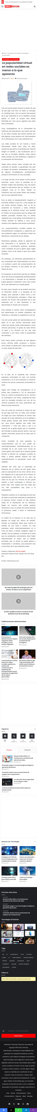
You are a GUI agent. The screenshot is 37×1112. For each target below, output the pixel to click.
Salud (24, 1096)
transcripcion (5, 967)
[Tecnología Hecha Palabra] (12, 6)
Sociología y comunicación (10, 59)
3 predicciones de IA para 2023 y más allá (9, 878)
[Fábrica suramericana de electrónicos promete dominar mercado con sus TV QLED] (6, 941)
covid (22, 954)
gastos (4, 957)
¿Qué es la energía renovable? (26, 878)
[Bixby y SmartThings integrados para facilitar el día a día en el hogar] (18, 934)
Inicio (5, 53)
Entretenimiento (9, 1096)
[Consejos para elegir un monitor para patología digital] (6, 934)
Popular (9, 750)
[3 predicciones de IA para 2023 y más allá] (9, 870)
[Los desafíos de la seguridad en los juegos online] (7, 782)
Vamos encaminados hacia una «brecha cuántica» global (27, 859)
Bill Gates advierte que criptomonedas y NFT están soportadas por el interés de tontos (27, 663)
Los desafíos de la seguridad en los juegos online (24, 780)
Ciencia (13, 1093)
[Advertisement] (18, 29)
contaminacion (14, 954)
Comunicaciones (21, 1093)
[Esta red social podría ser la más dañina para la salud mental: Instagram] (27, 630)
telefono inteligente (24, 964)
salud (28, 960)
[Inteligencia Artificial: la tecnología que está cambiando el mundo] (9, 850)
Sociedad (29, 1096)
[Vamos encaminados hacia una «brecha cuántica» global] (27, 850)
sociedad (13, 964)
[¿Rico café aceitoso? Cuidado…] (6, 927)
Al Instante (18, 1099)
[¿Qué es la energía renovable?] (27, 870)
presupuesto (20, 960)
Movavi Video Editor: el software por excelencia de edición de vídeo (23, 758)
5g (3, 954)
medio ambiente (16, 957)
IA (9, 957)
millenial (4, 960)
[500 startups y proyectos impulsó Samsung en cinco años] (18, 941)
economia (28, 954)
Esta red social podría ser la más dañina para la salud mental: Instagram (27, 639)
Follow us (4, 973)
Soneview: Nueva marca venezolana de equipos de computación (15, 773)
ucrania (14, 967)
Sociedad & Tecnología (14, 53)
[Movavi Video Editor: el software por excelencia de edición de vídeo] (7, 758)
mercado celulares (28, 957)
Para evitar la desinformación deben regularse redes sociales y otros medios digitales (9, 640)
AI (6, 954)
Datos (29, 1093)
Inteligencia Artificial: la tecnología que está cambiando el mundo (9, 859)
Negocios (18, 1096)
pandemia (12, 960)
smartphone (5, 964)
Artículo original (20, 551)
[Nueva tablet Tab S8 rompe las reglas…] (30, 941)
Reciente (28, 750)
